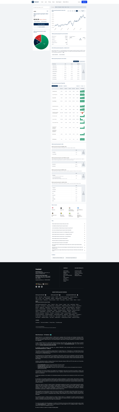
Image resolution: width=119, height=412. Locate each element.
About (53, 1)
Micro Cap (54, 308)
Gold (68, 304)
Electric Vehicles (72, 314)
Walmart (52, 298)
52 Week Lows (51, 315)
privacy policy (55, 407)
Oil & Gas (77, 308)
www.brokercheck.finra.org (41, 348)
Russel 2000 (47, 307)
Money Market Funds (50, 305)
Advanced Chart (82, 11)
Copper (64, 304)
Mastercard (46, 299)
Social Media (74, 313)
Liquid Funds (72, 304)
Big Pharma (70, 315)
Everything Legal (59, 322)
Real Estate (37, 305)
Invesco (37, 308)
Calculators (37, 322)
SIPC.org (49, 348)
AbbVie (37, 301)
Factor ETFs (79, 305)
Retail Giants (64, 315)
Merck (75, 299)
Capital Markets (42, 311)
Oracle (58, 299)
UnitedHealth (47, 298)
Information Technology (40, 313)
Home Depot (62, 299)
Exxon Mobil (65, 298)
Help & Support (58, 1)
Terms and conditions (44, 322)
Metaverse (66, 314)
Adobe (71, 299)
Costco (79, 299)
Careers (64, 281)
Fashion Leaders (45, 315)
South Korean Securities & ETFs (41, 304)
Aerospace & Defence (62, 310)
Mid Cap (63, 308)
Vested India (65, 274)
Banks (53, 311)
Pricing (49, 1)
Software (55, 310)
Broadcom (70, 298)
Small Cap (59, 308)
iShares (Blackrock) (71, 307)
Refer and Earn (66, 279)
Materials (73, 311)
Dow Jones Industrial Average (56, 307)
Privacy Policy (52, 322)
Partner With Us (65, 1)
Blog (64, 276)
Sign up (84, 1)
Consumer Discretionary (40, 314)
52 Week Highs (38, 315)
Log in (79, 1)
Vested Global (65, 270)
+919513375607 (47, 279)
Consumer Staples (68, 313)
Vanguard (64, 307)
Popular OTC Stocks (75, 317)
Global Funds (77, 274)
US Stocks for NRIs (78, 270)
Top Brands (49, 308)
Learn (46, 1)
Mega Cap (73, 308)
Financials (52, 313)
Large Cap (68, 308)
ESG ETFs (73, 305)
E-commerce (78, 314)
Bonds (77, 304)
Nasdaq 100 (42, 307)
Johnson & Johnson (39, 299)
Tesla (36, 298)
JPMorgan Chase (58, 298)
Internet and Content (76, 310)
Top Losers (52, 317)
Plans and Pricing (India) (67, 275)
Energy (62, 313)
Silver (57, 304)
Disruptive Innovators (49, 314)
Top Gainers (49, 311)
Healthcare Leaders (45, 317)
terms (50, 407)
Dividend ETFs (58, 305)
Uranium (60, 304)
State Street (78, 307)
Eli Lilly (40, 298)
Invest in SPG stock (41, 24)
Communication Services (58, 314)
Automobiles (64, 311)
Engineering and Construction (41, 310)
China (49, 304)
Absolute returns (76, 61)
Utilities (69, 311)
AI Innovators (57, 313)
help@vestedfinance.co (40, 279)
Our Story (65, 278)
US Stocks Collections (79, 273)
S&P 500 (37, 307)
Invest (42, 1)
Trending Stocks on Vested (66, 317)
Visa (43, 298)
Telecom (37, 311)
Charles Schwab (42, 308)
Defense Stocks (75, 315)
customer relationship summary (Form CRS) (48, 344)
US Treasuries (43, 305)
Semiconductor (58, 311)
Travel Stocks (38, 317)
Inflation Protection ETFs (66, 305)
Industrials (47, 313)
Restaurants (69, 310)
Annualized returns (82, 61)
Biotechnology (49, 310)
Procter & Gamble (52, 299)
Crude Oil (52, 304)
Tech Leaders (58, 315)
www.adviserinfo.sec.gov (69, 343)
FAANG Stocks (57, 317)
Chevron (67, 299)
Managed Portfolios (78, 275)
